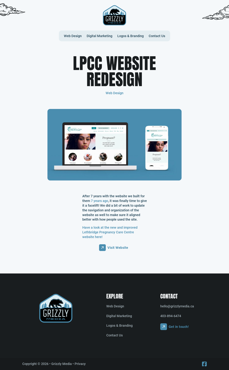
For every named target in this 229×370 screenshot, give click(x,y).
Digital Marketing (99, 36)
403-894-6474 (170, 316)
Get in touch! (179, 327)
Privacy (80, 364)
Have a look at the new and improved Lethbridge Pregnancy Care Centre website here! (109, 232)
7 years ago (99, 201)
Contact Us (157, 36)
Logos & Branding (130, 36)
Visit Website (117, 248)
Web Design (73, 36)
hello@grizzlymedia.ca (177, 306)
